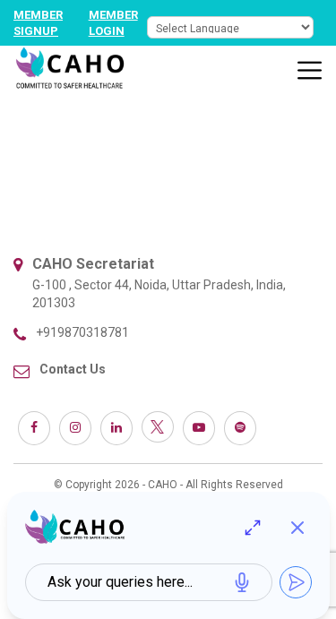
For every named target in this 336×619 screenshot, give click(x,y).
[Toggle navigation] (310, 70)
